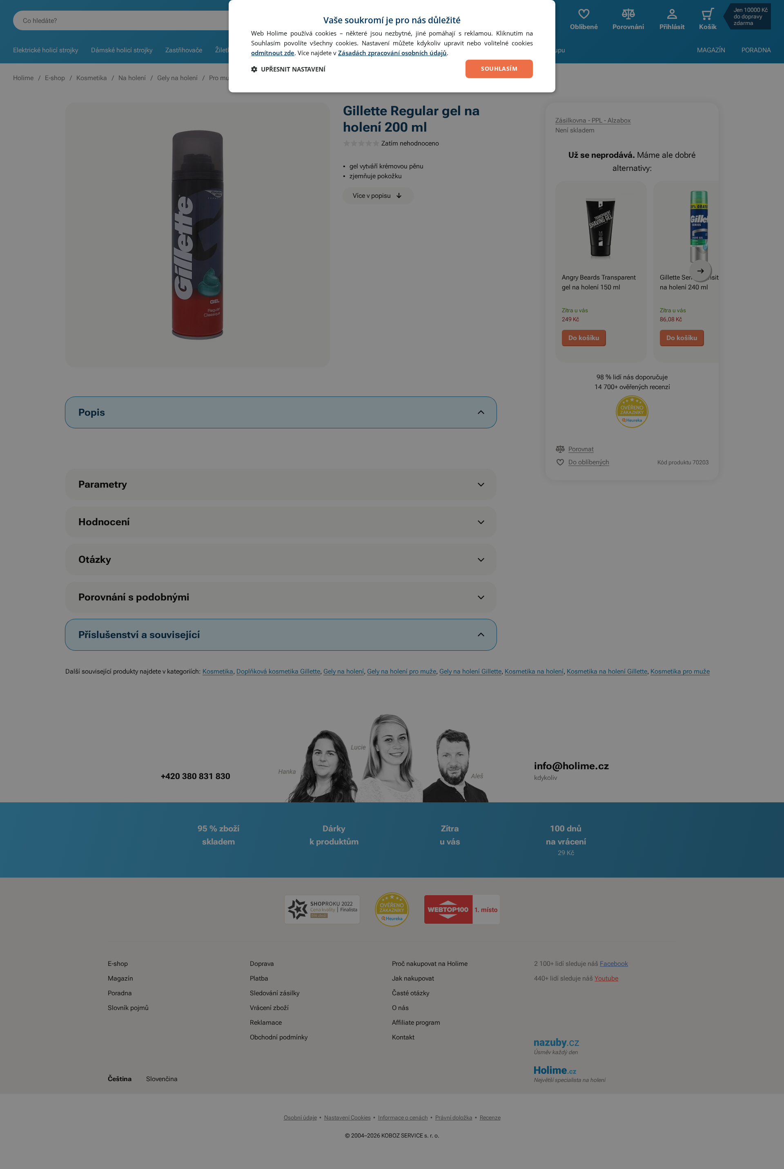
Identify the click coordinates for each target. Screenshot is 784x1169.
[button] (288, 69)
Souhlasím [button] (499, 68)
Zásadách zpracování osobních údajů (392, 53)
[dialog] (392, 46)
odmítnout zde (272, 53)
